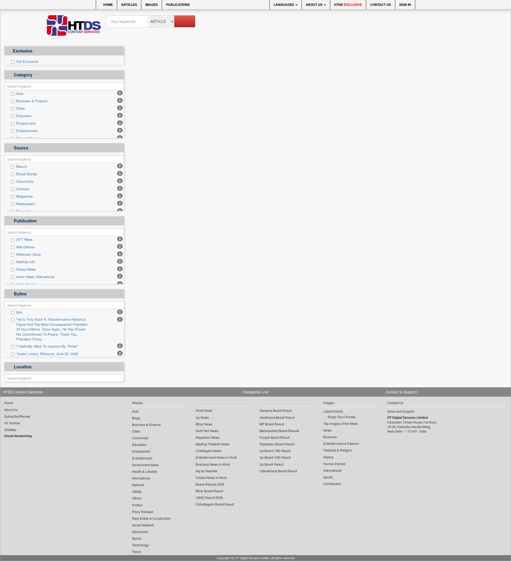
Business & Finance (31, 101)
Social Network (143, 525)
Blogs (136, 418)
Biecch (21, 166)
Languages (284, 4)
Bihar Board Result (209, 491)
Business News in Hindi (213, 464)
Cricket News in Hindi (211, 477)
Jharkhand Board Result (277, 417)
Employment (26, 123)
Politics (137, 505)
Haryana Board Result (275, 410)
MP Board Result (271, 424)
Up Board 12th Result (275, 457)
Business (330, 436)
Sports (136, 538)
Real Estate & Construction (151, 518)
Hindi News (204, 410)
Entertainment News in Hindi (216, 457)
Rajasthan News (208, 437)
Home (107, 4)
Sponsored (140, 531)
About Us (314, 4)
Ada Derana (25, 247)
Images (151, 4)
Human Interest (334, 463)
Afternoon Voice (28, 254)
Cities (20, 108)
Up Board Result (271, 464)
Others (137, 498)
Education (24, 115)
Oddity (136, 491)
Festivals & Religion (337, 450)
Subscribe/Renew (17, 416)
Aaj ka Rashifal (206, 471)
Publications (178, 4)
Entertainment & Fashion (341, 443)
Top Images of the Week (340, 423)
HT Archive (12, 423)
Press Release (142, 511)
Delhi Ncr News (207, 430)
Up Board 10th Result (275, 450)
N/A (19, 312)
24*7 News (24, 239)
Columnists (25, 181)
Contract (22, 188)
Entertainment (27, 130)
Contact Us (380, 4)
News (327, 430)
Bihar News (204, 424)
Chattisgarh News (208, 450)
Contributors (332, 483)
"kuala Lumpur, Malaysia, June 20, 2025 (47, 353)
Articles (129, 4)
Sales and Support (400, 411)
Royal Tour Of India (342, 416)
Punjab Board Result (274, 437)
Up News (202, 417)
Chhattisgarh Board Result (215, 504)
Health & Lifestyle (144, 471)
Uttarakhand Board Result (278, 471)
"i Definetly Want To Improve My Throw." (47, 346)
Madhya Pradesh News (212, 444)
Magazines (24, 196)
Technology (140, 545)
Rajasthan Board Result (276, 444)
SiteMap (10, 429)
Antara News (26, 269)
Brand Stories (26, 174)
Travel (136, 551)
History (328, 457)
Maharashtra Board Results (279, 430)
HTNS (348, 4)
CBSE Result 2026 (209, 497)
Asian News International (35, 276)
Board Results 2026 (210, 484)
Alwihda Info (25, 261)
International (141, 478)
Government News (145, 464)
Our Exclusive (27, 61)
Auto (19, 93)
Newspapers (25, 203)
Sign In (405, 4)
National (138, 484)
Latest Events (333, 411)
